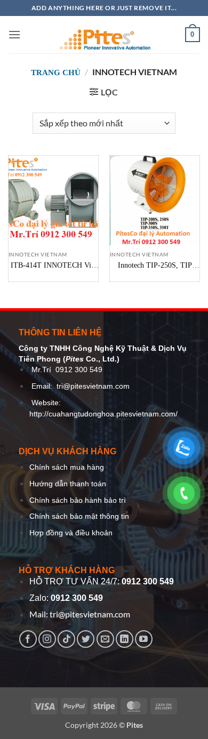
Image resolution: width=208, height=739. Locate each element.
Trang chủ (56, 72)
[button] (14, 34)
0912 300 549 (78, 370)
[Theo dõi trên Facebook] (28, 639)
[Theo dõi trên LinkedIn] (124, 639)
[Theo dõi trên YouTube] (144, 639)
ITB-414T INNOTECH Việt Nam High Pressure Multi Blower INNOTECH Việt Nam (54, 265)
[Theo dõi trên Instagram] (47, 639)
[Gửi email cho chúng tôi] (105, 639)
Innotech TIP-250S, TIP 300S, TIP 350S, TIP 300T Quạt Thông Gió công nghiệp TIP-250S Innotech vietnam (154, 265)
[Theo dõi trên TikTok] (66, 639)
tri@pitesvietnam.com (93, 386)
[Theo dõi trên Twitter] (85, 639)
